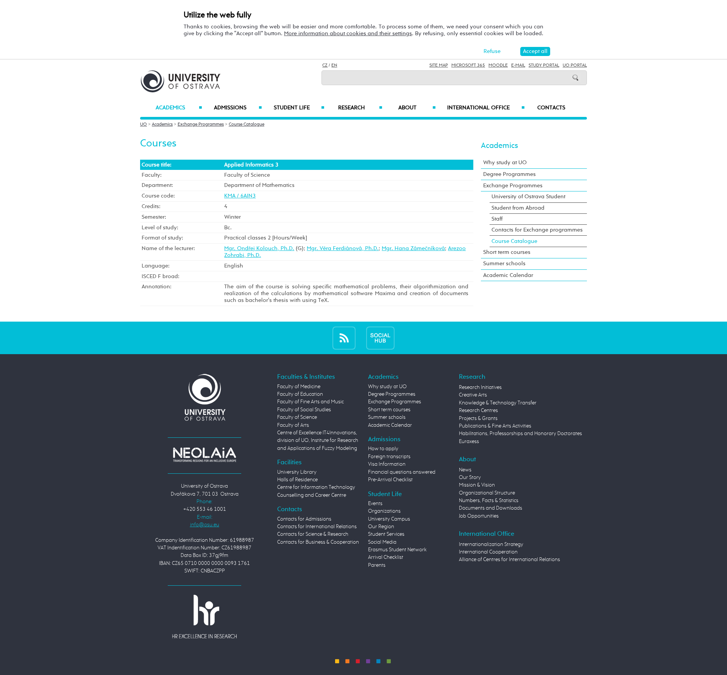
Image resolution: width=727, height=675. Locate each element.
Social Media (382, 542)
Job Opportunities (479, 516)
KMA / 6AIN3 (240, 196)
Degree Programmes (509, 174)
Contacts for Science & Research (312, 534)
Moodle (498, 65)
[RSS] (344, 337)
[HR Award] (204, 616)
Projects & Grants (478, 418)
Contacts (551, 107)
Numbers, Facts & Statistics (488, 500)
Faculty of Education (300, 394)
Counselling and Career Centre (311, 495)
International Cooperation (488, 552)
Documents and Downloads (490, 508)
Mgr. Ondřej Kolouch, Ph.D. (259, 248)
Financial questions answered (401, 472)
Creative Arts (473, 395)
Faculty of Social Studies (304, 409)
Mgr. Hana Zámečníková (413, 248)
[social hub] (380, 337)
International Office (486, 107)
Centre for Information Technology (316, 487)
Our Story (470, 477)
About (417, 107)
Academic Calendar (508, 275)
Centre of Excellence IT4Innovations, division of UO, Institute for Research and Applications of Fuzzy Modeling (317, 440)
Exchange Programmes (201, 124)
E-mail (518, 65)
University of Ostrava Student (528, 196)
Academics (179, 107)
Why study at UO (505, 162)
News (465, 470)
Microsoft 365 (468, 65)
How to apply (383, 448)
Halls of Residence (297, 479)
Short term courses (506, 252)
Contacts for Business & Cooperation (318, 542)
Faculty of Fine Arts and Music (310, 401)
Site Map (438, 65)
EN (334, 65)
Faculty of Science (297, 417)
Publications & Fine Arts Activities (495, 426)
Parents (376, 565)
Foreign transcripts (389, 456)
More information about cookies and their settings (348, 33)
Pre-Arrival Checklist (390, 479)
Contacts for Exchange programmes (537, 230)
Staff (496, 219)
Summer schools (504, 263)
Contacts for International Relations (317, 526)
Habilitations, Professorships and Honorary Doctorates (520, 433)
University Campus (389, 519)
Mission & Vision (477, 485)
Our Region (381, 526)
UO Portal (575, 65)
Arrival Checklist (385, 557)
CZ (325, 65)
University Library (297, 472)
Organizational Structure (487, 493)
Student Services (386, 534)
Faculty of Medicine (298, 386)
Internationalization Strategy (491, 544)
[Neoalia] (204, 454)
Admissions (238, 107)
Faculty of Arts (293, 425)
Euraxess (469, 441)
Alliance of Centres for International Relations (509, 559)
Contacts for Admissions (304, 519)
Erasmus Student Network (397, 549)
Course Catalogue (246, 124)
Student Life (299, 107)
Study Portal (544, 65)
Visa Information (387, 464)
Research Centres (478, 410)
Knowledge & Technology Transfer (498, 403)
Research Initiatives (480, 387)
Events (375, 503)
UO (143, 124)
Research (360, 107)
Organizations (384, 511)
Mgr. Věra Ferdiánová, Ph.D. (343, 248)
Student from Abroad (517, 208)
